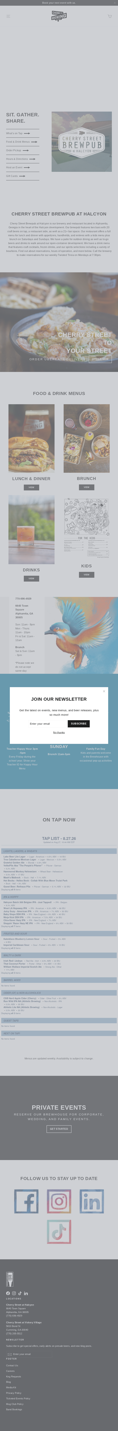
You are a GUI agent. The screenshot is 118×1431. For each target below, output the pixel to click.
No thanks (59, 732)
